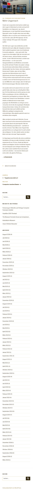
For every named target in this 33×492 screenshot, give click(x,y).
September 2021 (7, 356)
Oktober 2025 (7, 269)
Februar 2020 (6, 394)
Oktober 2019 (7, 408)
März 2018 (6, 460)
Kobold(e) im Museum (9, 220)
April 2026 (6, 248)
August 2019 (6, 415)
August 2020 (6, 376)
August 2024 (6, 304)
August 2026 (6, 234)
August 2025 (6, 276)
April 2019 (6, 428)
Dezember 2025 (7, 262)
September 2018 (8, 453)
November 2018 (7, 446)
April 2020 (6, 387)
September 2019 (8, 411)
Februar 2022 (6, 349)
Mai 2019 (5, 425)
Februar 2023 (6, 338)
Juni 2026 (5, 241)
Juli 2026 (5, 238)
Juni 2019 (5, 422)
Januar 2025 (6, 297)
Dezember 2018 (7, 442)
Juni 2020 (5, 383)
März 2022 (6, 345)
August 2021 (6, 359)
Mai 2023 (5, 328)
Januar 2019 (6, 439)
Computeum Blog (14, 10)
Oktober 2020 (7, 370)
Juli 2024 (5, 307)
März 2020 (6, 390)
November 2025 (7, 265)
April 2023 (6, 331)
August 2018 (6, 456)
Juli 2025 (5, 279)
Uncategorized (10, 166)
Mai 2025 (5, 286)
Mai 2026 (5, 245)
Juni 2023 (5, 324)
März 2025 (6, 293)
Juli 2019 (5, 418)
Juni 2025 (5, 283)
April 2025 (6, 290)
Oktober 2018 (7, 449)
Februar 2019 (6, 435)
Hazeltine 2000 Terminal (10, 213)
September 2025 (8, 272)
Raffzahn (21, 18)
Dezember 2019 (7, 401)
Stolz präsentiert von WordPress (12, 488)
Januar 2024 (6, 317)
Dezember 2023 (7, 321)
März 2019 (6, 432)
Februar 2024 (6, 314)
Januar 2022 (6, 352)
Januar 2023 (6, 342)
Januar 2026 (6, 258)
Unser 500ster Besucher (10, 224)
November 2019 (7, 404)
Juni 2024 (5, 311)
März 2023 (6, 335)
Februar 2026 (6, 255)
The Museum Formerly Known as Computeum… (16, 217)
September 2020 (8, 373)
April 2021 (5, 366)
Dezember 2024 (7, 300)
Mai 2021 (5, 363)
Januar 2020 (6, 397)
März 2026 (6, 252)
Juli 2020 (5, 380)
